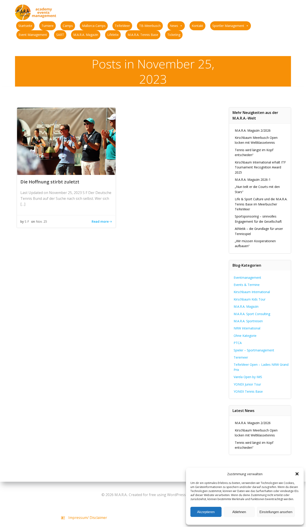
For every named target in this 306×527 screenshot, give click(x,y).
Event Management (33, 35)
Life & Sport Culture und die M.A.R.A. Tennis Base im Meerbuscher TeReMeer (261, 204)
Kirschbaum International (252, 292)
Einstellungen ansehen (275, 512)
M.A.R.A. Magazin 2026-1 (253, 179)
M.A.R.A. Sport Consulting (252, 314)
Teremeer (241, 357)
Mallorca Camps (94, 26)
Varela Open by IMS (248, 377)
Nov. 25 (41, 221)
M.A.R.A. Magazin (85, 35)
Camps (68, 26)
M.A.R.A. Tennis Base (143, 35)
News (174, 26)
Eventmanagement (247, 277)
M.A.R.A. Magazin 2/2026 (253, 130)
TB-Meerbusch (150, 26)
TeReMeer (122, 26)
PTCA (238, 343)
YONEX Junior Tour (247, 384)
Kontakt (197, 26)
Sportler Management (228, 26)
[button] (297, 474)
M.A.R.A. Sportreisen (248, 321)
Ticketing (173, 35)
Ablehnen (239, 512)
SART (60, 35)
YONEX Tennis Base (248, 391)
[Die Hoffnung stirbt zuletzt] (66, 140)
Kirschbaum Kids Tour (249, 299)
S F (27, 221)
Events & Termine (247, 285)
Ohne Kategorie (245, 335)
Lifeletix (113, 35)
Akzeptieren (206, 512)
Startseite (25, 26)
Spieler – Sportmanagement (254, 350)
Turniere (47, 26)
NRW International (247, 328)
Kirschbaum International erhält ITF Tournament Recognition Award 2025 (260, 167)
